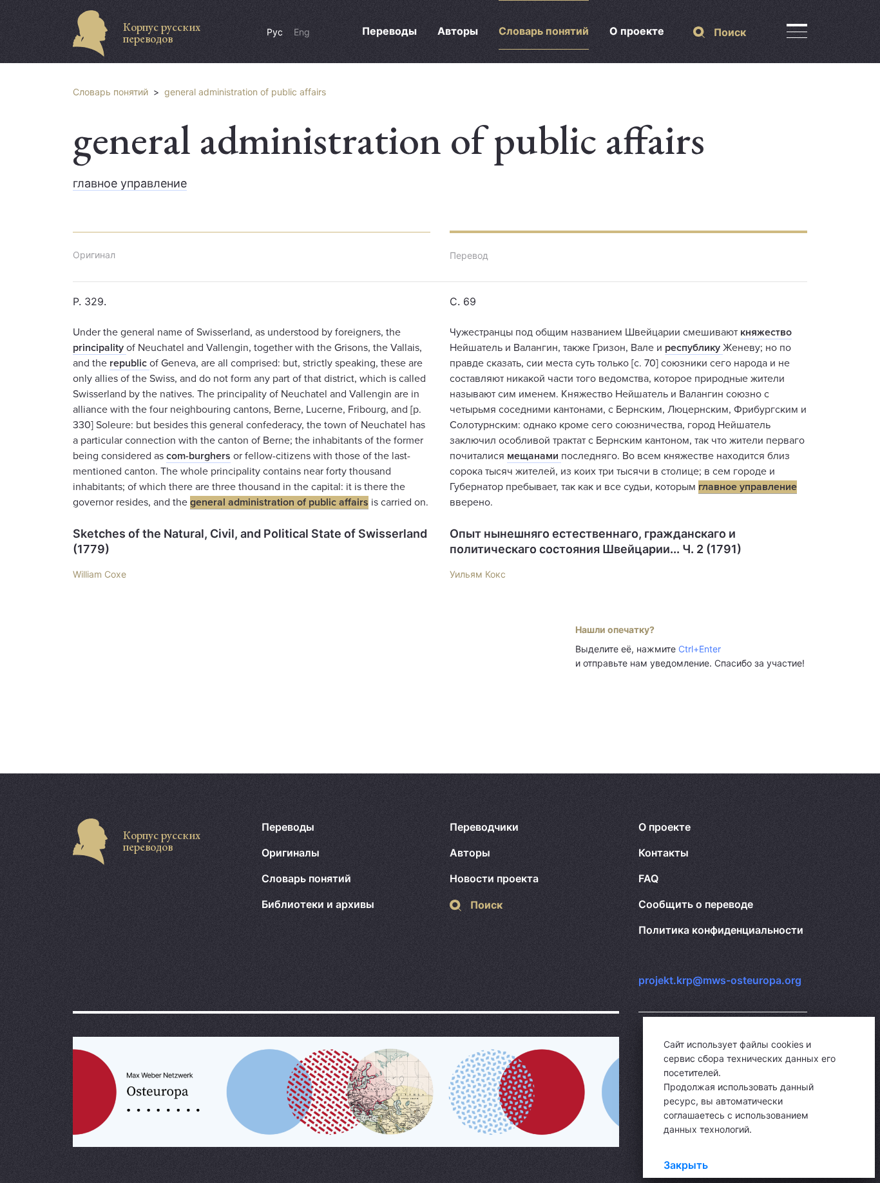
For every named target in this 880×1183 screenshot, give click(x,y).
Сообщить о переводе (695, 904)
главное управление (130, 183)
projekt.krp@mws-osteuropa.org (719, 980)
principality (99, 347)
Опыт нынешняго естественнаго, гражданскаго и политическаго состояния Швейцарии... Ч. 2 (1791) (595, 541)
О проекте (636, 30)
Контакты (663, 852)
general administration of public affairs (245, 91)
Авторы (457, 30)
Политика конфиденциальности (720, 929)
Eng (302, 31)
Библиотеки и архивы (318, 904)
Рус (275, 31)
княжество (766, 332)
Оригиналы (291, 852)
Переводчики (484, 826)
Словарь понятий (544, 30)
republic (129, 363)
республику (694, 347)
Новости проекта (494, 878)
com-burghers (198, 456)
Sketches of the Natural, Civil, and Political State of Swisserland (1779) (250, 541)
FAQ (648, 878)
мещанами (534, 456)
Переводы (389, 30)
